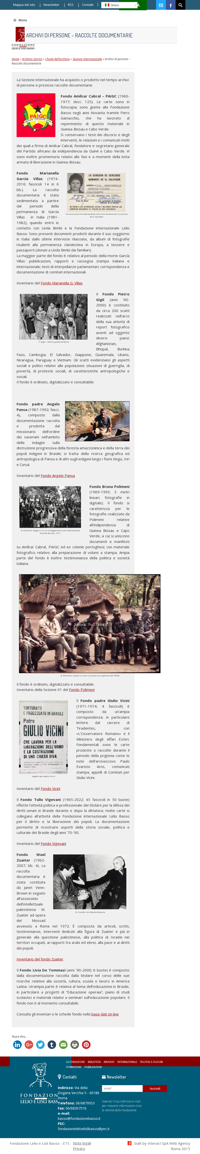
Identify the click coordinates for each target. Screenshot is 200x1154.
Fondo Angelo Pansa (58, 475)
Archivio (109, 1062)
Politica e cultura (151, 1062)
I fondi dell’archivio (57, 59)
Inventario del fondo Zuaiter (40, 959)
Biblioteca (94, 1062)
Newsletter (51, 4)
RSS (71, 4)
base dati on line (105, 1014)
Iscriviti (155, 1088)
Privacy (79, 1148)
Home (15, 59)
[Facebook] (171, 5)
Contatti (87, 4)
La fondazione (75, 1062)
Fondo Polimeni (82, 689)
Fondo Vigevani (53, 843)
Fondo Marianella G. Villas (62, 282)
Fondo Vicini (50, 788)
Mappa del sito (24, 4)
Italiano (114, 5)
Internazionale (127, 1062)
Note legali (82, 1143)
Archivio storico (32, 59)
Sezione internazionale (87, 59)
